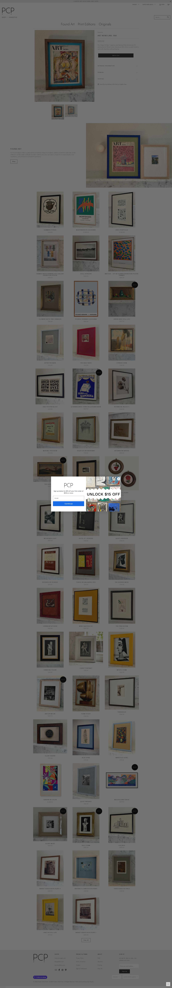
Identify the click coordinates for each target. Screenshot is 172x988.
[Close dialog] (118, 478)
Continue (69, 504)
